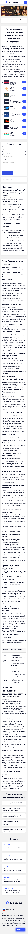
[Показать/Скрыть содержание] (25, 179)
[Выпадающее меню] (25, 2)
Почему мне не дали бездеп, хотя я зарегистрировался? (12, 830)
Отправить (8, 173)
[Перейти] (24, 82)
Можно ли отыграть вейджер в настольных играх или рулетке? (11, 809)
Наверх (19, 929)
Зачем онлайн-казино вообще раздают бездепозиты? (13, 802)
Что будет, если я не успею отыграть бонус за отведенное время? (13, 815)
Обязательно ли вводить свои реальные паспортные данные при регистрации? (12, 823)
